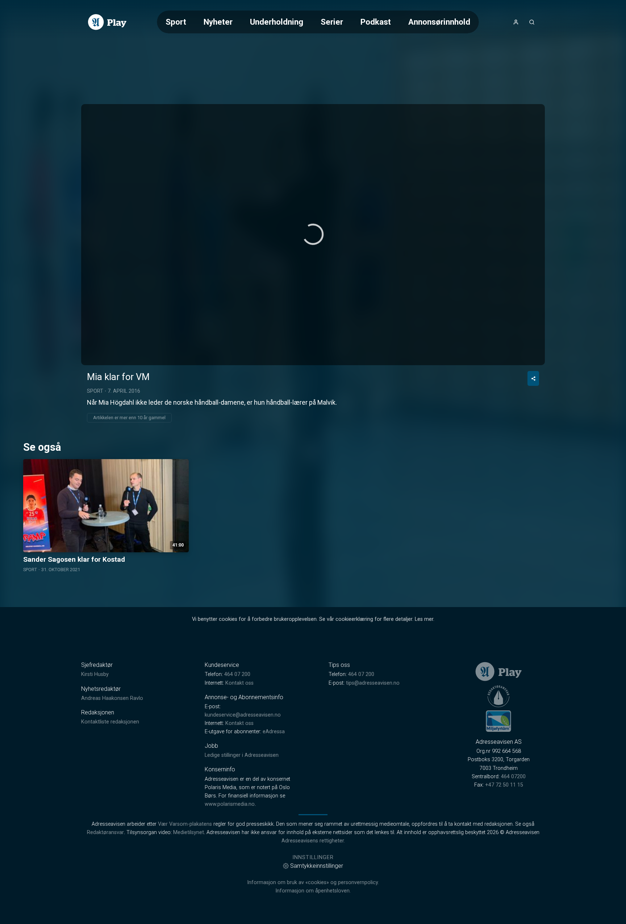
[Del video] (533, 378)
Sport (176, 21)
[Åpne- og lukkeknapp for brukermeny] (516, 22)
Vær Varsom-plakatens (185, 824)
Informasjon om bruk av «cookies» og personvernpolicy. (313, 882)
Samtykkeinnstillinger (316, 865)
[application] (313, 234)
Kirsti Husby (95, 674)
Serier (332, 21)
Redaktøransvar (105, 832)
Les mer (424, 619)
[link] (107, 22)
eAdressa (274, 732)
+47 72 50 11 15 (504, 785)
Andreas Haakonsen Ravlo (112, 698)
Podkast (375, 21)
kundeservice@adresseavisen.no (243, 715)
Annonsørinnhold (439, 21)
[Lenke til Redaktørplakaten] (498, 696)
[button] (313, 234)
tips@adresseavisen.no (373, 683)
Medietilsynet (188, 832)
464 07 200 (237, 674)
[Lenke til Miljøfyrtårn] (498, 721)
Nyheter (218, 21)
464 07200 (513, 777)
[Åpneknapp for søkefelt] (532, 22)
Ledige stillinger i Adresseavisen (242, 755)
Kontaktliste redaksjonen (110, 722)
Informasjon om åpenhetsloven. (313, 891)
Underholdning (276, 21)
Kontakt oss (239, 683)
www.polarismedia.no (230, 804)
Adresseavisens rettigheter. (313, 841)
